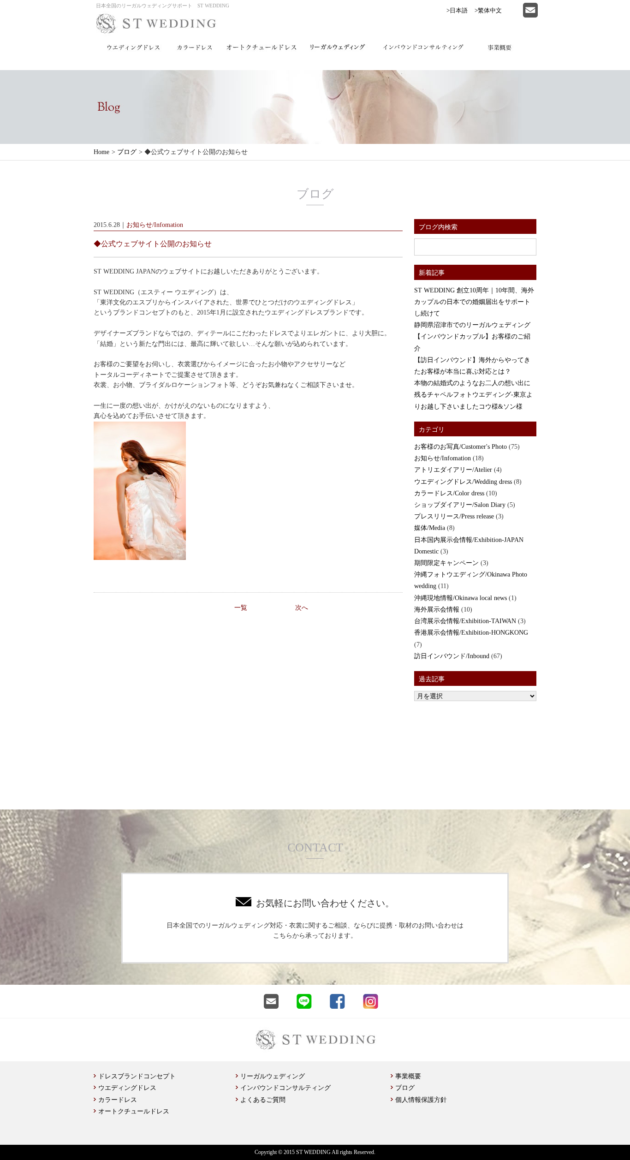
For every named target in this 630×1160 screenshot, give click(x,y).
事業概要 (408, 1076)
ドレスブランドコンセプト (137, 1076)
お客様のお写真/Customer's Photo (460, 446)
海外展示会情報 (436, 609)
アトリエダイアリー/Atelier (453, 469)
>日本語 (457, 10)
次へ (301, 607)
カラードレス (117, 1099)
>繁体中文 (488, 10)
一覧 (240, 607)
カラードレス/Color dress (449, 493)
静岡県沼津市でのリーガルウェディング (472, 324)
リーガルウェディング (272, 1076)
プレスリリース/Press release (454, 516)
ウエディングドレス (127, 1087)
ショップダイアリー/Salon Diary (459, 504)
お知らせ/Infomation (442, 458)
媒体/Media (429, 527)
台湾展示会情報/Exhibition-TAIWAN (465, 621)
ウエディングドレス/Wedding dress (463, 481)
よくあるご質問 (262, 1099)
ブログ (127, 152)
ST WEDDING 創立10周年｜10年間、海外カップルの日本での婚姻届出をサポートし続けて (474, 302)
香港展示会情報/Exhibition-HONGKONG (471, 632)
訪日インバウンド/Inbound (451, 656)
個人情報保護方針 (421, 1099)
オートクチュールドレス (133, 1111)
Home (101, 152)
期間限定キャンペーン (446, 562)
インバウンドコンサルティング (285, 1087)
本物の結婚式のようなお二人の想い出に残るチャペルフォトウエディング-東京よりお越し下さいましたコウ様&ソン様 (473, 395)
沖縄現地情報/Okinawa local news (460, 598)
